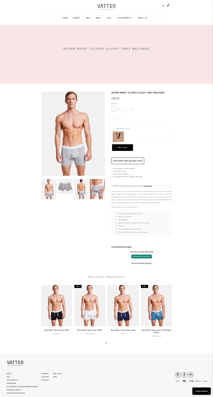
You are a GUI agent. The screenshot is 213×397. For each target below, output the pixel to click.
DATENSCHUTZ (12, 380)
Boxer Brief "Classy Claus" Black (56, 330)
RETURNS (45, 380)
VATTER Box (123, 129)
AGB (8, 377)
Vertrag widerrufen (16, 393)
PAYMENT (45, 374)
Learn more (148, 186)
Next (175, 314)
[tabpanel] (56, 312)
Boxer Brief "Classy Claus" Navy (123, 330)
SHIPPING (45, 377)
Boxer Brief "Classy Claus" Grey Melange (138, 92)
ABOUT (9, 374)
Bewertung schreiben (141, 256)
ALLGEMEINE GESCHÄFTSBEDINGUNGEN (22, 386)
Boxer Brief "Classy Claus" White (89, 330)
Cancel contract (201, 391)
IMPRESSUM (11, 383)
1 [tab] (105, 343)
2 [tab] (107, 343)
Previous (38, 314)
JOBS (55, 377)
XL (132, 109)
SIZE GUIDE (57, 374)
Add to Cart (122, 147)
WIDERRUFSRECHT (14, 390)
